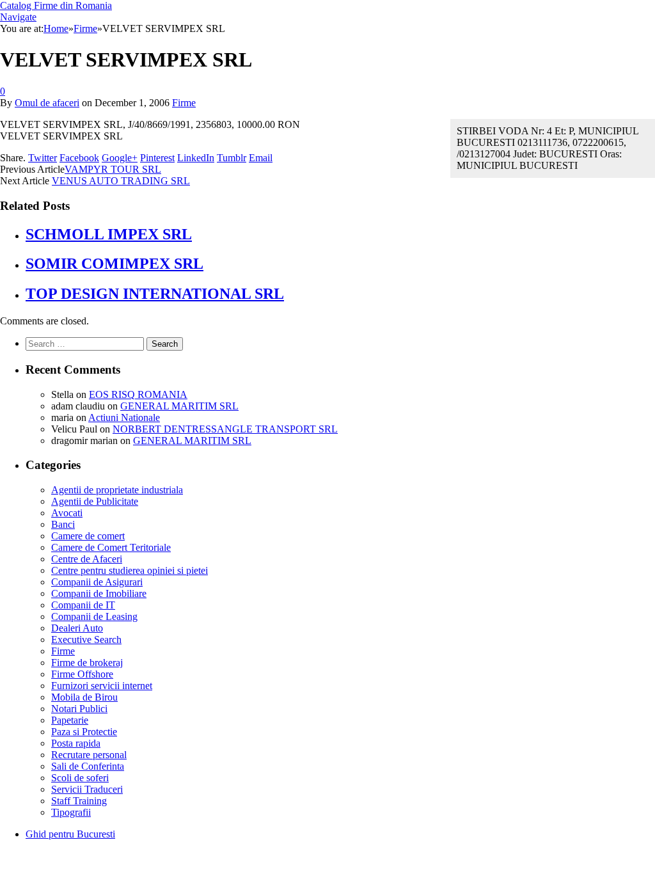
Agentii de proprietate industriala (117, 489)
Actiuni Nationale (124, 417)
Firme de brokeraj (87, 662)
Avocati (67, 512)
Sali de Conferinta (87, 766)
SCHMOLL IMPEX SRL (109, 234)
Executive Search (86, 639)
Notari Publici (79, 708)
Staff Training (79, 800)
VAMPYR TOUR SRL (113, 169)
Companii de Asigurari (97, 581)
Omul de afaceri (47, 102)
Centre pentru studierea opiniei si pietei (129, 570)
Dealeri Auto (77, 628)
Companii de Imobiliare (98, 593)
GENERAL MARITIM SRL (179, 406)
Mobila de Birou (84, 697)
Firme (184, 102)
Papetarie (69, 720)
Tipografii (71, 812)
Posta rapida (75, 743)
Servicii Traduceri (87, 789)
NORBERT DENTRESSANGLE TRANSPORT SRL (225, 429)
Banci (63, 524)
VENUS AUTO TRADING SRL (121, 180)
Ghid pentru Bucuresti (70, 834)
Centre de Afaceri (86, 558)
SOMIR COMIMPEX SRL (114, 263)
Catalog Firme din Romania (56, 5)
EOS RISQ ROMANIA (138, 394)
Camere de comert (88, 535)
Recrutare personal (89, 754)
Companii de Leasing (94, 616)
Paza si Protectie (84, 731)
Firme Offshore (82, 674)
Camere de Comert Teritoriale (111, 547)
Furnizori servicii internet (101, 685)
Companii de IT (83, 605)
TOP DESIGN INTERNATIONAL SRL (155, 293)
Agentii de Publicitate (94, 501)
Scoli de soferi (80, 777)
